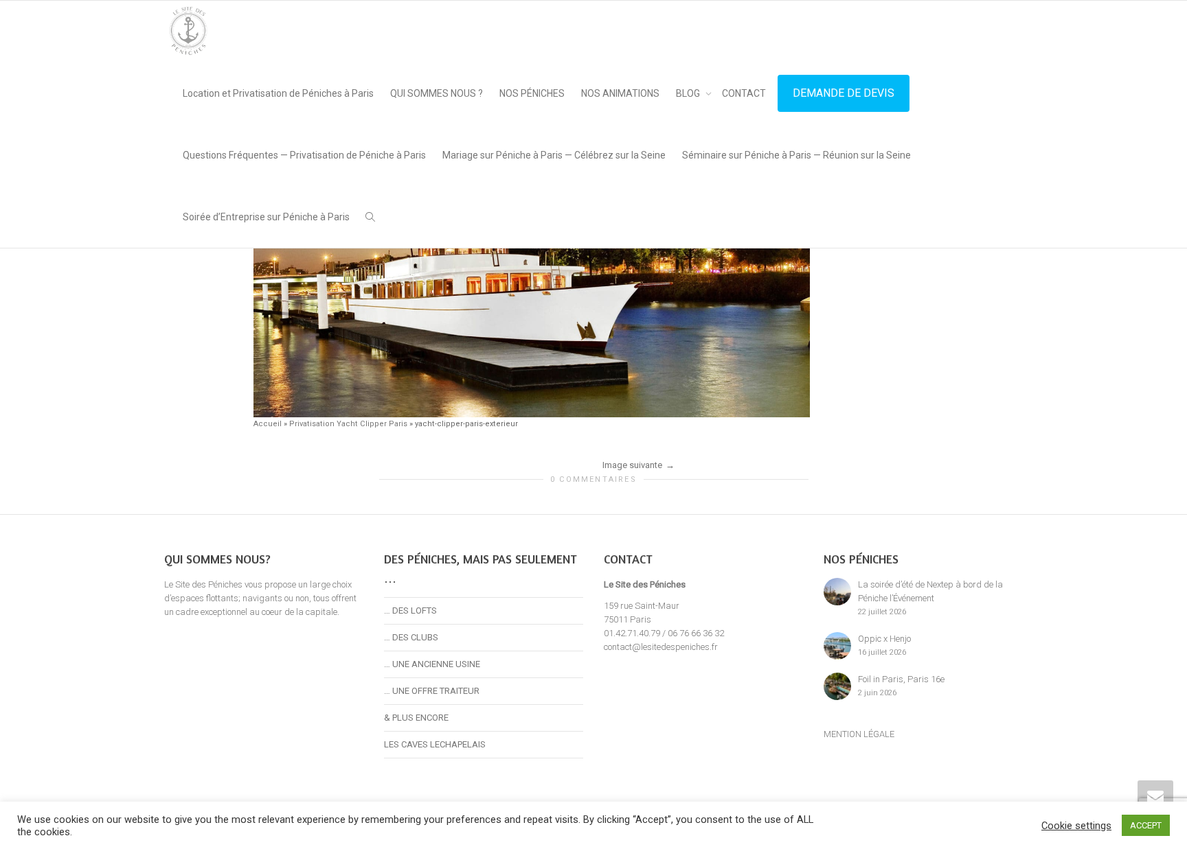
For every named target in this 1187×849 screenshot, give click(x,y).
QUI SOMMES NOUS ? (436, 93)
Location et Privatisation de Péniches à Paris (278, 93)
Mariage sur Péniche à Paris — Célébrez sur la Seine (554, 155)
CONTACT (744, 93)
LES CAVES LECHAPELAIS (435, 744)
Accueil (267, 423)
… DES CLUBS (411, 637)
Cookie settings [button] (1076, 825)
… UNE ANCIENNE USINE (432, 664)
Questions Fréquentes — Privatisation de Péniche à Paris (304, 155)
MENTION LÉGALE (859, 734)
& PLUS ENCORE (416, 717)
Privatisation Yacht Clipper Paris (348, 423)
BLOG (689, 93)
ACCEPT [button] (1146, 825)
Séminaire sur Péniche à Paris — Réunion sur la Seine (796, 155)
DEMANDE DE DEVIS (843, 93)
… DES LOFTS (410, 610)
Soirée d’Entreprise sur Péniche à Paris (266, 216)
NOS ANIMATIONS (620, 93)
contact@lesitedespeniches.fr (661, 647)
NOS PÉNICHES (532, 93)
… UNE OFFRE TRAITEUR (431, 691)
